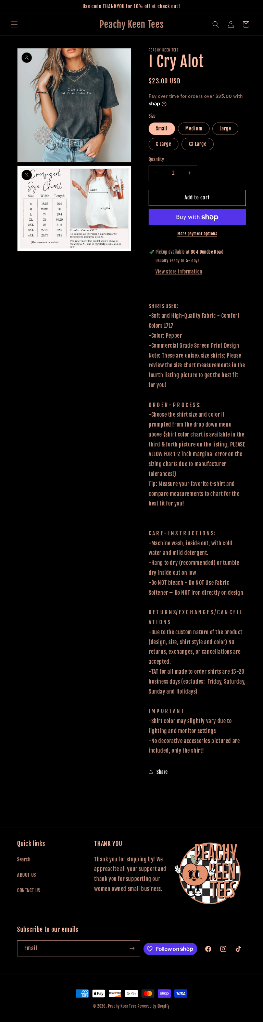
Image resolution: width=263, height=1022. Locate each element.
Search (24, 859)
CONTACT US (28, 890)
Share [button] (162, 772)
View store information (178, 272)
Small (162, 128)
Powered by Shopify (154, 1006)
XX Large (197, 144)
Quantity (156, 159)
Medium (193, 128)
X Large (163, 144)
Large (225, 128)
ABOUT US (26, 875)
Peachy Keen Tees (122, 1006)
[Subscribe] (132, 948)
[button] (14, 24)
